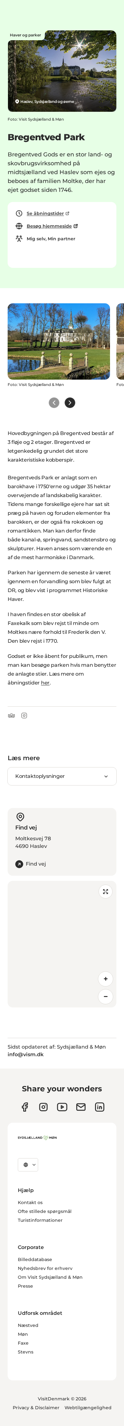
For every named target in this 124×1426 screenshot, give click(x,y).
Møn (23, 1334)
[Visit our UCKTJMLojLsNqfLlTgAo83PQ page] (62, 1107)
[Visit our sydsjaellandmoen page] (24, 1107)
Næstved (28, 1325)
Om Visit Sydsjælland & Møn (50, 1277)
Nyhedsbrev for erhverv (45, 1268)
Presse (25, 1286)
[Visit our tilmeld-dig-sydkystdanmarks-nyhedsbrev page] (80, 1107)
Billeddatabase (35, 1259)
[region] (62, 944)
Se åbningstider (45, 213)
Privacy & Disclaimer (36, 1407)
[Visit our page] (43, 1107)
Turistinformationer (40, 1220)
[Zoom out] (105, 996)
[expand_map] (106, 892)
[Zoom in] (105, 979)
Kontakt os (30, 1202)
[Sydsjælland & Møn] (37, 1138)
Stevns (25, 1352)
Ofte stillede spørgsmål (45, 1211)
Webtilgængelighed (88, 1407)
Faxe (23, 1343)
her (45, 683)
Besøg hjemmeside (49, 226)
